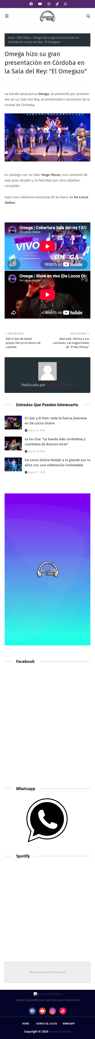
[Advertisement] (47, 729)
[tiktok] (57, 4)
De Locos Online (59, 385)
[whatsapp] (65, 4)
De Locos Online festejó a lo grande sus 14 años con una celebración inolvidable (57, 462)
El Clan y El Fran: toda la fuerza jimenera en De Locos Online (56, 421)
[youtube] (40, 4)
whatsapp (69, 1023)
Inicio (11, 37)
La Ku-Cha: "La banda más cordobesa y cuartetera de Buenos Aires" (55, 441)
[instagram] (48, 4)
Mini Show (24, 37)
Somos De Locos (46, 1023)
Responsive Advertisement (48, 972)
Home (25, 1023)
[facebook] (31, 4)
